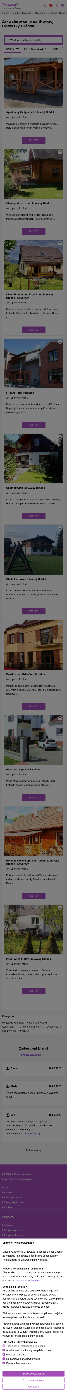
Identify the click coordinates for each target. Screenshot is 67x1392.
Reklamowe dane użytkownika (23, 1359)
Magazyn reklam (15, 1354)
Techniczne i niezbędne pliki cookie (25, 1346)
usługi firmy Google (28, 1280)
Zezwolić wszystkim (34, 1373)
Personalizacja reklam (18, 1363)
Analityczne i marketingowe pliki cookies (28, 1350)
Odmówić (33, 1386)
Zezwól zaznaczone (33, 1380)
